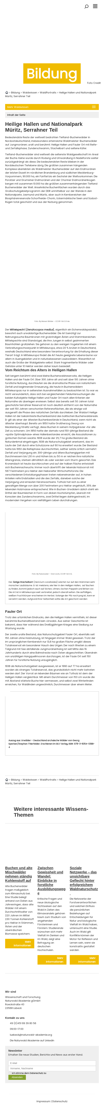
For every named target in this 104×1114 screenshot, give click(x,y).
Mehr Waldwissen (17, 107)
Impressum (43, 1101)
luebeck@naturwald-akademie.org (31, 1034)
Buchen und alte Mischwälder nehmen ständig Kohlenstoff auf (18, 874)
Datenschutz (36, 1073)
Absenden (17, 1077)
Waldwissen (30, 92)
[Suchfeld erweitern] (86, 6)
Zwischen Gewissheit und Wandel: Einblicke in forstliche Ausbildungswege (52, 880)
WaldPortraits (48, 92)
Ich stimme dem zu (29, 1073)
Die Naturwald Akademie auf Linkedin (32, 1040)
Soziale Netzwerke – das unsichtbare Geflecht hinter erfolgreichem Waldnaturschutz (84, 880)
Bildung (15, 92)
